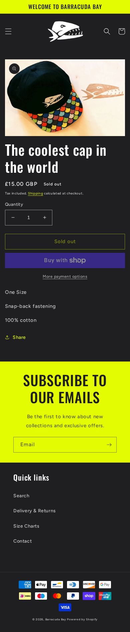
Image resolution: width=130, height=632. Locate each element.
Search (21, 496)
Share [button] (19, 337)
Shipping (35, 193)
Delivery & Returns (34, 511)
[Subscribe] (109, 445)
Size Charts (26, 526)
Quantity (14, 204)
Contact (22, 541)
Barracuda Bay (55, 619)
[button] (8, 31)
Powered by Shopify (82, 619)
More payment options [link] (65, 276)
